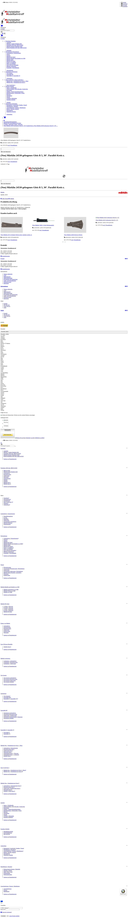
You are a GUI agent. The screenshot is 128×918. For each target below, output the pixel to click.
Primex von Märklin (11, 62)
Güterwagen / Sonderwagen (10, 715)
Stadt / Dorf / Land (8, 872)
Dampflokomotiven (8, 516)
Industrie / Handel (8, 870)
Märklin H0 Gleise (11, 61)
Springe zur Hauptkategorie (10, 459)
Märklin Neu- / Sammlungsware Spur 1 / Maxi (17, 81)
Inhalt (2, 310)
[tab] (64, 286)
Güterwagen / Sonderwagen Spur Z (12, 788)
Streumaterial (10, 110)
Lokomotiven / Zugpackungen (14, 53)
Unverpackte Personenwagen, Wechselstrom (14, 568)
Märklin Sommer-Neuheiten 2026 (14, 46)
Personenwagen (7, 474)
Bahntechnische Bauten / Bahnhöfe (12, 869)
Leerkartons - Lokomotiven (10, 661)
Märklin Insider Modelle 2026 (11, 472)
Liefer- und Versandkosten (10, 280)
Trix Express (9, 73)
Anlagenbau (8, 103)
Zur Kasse (125, 3)
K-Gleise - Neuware (8, 607)
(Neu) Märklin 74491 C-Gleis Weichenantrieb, (43, 225)
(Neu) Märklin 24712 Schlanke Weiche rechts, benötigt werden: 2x (16, 234)
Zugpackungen (7, 478)
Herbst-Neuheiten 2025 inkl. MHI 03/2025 (17, 47)
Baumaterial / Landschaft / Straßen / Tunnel (17, 105)
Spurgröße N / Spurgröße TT (13, 75)
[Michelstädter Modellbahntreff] (2, 33)
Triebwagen (6, 520)
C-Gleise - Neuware (13, 124)
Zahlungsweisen (7, 282)
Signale (8, 97)
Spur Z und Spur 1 (10, 79)
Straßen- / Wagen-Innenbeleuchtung (15, 91)
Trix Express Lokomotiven (10, 678)
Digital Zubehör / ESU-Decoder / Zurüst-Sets (17, 89)
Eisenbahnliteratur (8, 832)
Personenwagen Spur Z (9, 787)
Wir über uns (7, 305)
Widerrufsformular (8, 278)
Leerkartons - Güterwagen (10, 663)
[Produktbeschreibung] (2, 901)
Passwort (3, 909)
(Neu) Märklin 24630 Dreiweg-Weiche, (73, 234)
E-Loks (5, 517)
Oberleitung (9, 95)
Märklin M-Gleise (8, 611)
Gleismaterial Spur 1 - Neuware (11, 753)
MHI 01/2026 (7, 470)
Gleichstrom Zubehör (9, 718)
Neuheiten (8, 41)
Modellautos (6, 891)
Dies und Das (7, 834)
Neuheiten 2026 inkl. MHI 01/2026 (15, 45)
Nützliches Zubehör (11, 111)
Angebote (9, 42)
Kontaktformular (6, 256)
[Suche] (4, 33)
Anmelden (125, 6)
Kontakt (2, 258)
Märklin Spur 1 (7, 482)
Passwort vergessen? (7, 912)
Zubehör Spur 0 (7, 646)
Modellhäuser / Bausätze (12, 106)
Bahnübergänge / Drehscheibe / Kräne (15, 93)
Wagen (8, 54)
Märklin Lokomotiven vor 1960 (11, 589)
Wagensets (6, 477)
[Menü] (126, 889)
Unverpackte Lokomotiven (10, 521)
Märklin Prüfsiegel (8, 523)
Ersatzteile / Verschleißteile (13, 67)
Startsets (8, 55)
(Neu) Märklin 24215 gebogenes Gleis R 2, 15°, (107, 220)
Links (5, 307)
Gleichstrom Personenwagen (10, 714)
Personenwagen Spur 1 (9, 749)
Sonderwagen (7, 575)
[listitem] (65, 420)
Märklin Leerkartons (11, 66)
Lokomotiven (7, 473)
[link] (64, 26)
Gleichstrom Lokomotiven (10, 713)
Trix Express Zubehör (9, 682)
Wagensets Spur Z (8, 789)
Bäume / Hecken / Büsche (13, 109)
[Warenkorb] (1, 901)
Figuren (5, 890)
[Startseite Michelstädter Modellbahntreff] (12, 15)
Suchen (124, 2)
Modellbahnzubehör (8, 831)
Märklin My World (11, 57)
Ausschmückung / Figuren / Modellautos (16, 107)
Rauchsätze (9, 90)
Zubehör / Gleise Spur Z (9, 791)
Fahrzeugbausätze (8, 874)
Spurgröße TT (7, 733)
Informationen (4, 286)
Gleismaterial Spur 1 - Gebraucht (11, 754)
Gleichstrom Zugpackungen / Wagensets (13, 717)
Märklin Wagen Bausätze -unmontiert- (12, 572)
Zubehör (8, 86)
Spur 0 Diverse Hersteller (12, 65)
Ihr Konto (124, 5)
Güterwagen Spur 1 (8, 750)
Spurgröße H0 (10, 74)
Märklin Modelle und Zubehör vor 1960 (16, 58)
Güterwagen (6, 476)
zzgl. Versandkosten (12, 145)
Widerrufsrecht (7, 276)
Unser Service (7, 306)
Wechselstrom (9, 51)
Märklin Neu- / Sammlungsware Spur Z (16, 82)
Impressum (6, 283)
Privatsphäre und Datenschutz (10, 279)
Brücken (9, 94)
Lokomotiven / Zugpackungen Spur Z (12, 785)
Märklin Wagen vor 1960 (9, 591)
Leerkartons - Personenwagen (10, 662)
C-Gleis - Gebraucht (8, 609)
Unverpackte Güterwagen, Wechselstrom (13, 571)
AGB (5, 275)
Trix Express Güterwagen (10, 680)
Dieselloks (6, 519)
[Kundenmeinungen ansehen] (8, 437)
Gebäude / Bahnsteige (12, 98)
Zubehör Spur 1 (7, 756)
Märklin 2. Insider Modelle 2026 (14, 43)
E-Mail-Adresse (5, 908)
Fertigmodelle (7, 873)
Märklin (12, 198)
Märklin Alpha (10, 59)
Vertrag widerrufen (8, 274)
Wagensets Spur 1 (8, 752)
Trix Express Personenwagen (10, 679)
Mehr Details (5, 198)
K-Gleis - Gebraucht (8, 610)
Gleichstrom (9, 71)
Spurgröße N (7, 732)
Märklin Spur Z (7, 483)
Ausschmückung (7, 888)
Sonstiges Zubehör (11, 99)
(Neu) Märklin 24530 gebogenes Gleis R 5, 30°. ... (31, 125)
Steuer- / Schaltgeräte (11, 87)
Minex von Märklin (11, 63)
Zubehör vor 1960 (8, 592)
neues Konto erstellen (14, 916)
